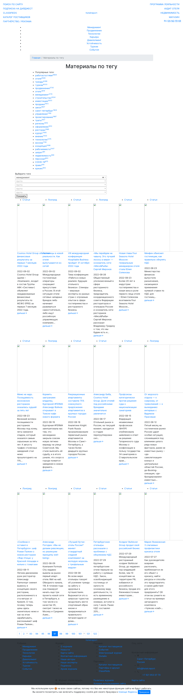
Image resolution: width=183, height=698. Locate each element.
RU (165, 21)
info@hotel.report (146, 668)
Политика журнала (104, 680)
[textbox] (61, 181)
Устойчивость (94, 43)
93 (30, 633)
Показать (21, 196)
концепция (42, 146)
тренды (41, 81)
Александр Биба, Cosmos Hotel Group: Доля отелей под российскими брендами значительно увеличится (104, 404)
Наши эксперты (69, 662)
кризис (40, 168)
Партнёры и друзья (109, 667)
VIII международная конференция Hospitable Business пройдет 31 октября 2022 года (78, 259)
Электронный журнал (110, 652)
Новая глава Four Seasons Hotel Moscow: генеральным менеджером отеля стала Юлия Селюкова (129, 263)
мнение (41, 136)
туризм (41, 85)
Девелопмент (94, 40)
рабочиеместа (44, 149)
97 (55, 633)
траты (40, 120)
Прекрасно (144, 692)
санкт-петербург (46, 110)
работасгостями (46, 75)
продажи (41, 104)
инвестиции (43, 101)
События (94, 49)
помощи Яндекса (127, 692)
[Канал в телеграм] (132, 646)
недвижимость (44, 155)
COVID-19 (41, 162)
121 (88, 633)
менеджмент (43, 94)
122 (95, 633)
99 (67, 633)
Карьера (94, 37)
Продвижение (94, 30)
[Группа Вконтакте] (133, 646)
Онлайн (103, 656)
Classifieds (104, 671)
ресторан (42, 130)
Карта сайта (67, 652)
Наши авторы (68, 659)
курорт (40, 133)
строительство (45, 98)
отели (40, 78)
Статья (26, 199)
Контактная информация (74, 656)
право (39, 165)
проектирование (46, 117)
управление (43, 114)
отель (40, 91)
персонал (41, 158)
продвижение (44, 88)
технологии (43, 139)
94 (37, 633)
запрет (40, 152)
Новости (65, 649)
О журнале (66, 646)
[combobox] (61, 177)
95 (43, 633)
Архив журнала (69, 669)
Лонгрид (52, 199)
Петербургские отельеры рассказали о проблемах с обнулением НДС (103, 548)
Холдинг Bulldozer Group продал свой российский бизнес (129, 545)
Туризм (94, 46)
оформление (43, 126)
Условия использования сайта (110, 683)
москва (41, 142)
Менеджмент (94, 27)
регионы (41, 123)
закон (40, 107)
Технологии (94, 33)
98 (60, 633)
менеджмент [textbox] (23, 177)
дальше (21, 313)
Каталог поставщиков (110, 646)
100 (73, 633)
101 (80, 633)
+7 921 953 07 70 (151, 675)
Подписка (66, 665)
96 (49, 633)
